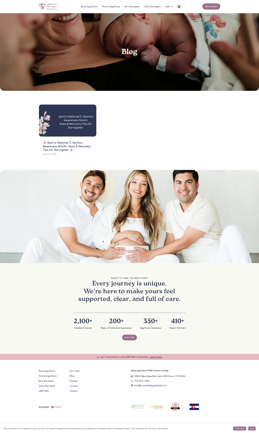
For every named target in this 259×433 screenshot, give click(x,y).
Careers (74, 390)
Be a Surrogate (46, 380)
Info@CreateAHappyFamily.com (150, 385)
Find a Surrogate (47, 385)
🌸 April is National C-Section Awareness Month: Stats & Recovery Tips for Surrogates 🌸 (67, 146)
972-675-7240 (142, 380)
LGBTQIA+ (44, 390)
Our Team (75, 371)
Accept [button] (252, 428)
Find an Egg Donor (48, 376)
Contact (74, 385)
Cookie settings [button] (240, 428)
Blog (72, 376)
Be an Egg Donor (47, 371)
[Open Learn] (172, 6)
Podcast (74, 380)
